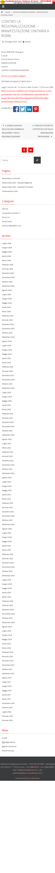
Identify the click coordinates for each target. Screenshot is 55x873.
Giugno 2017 (7, 685)
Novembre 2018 (8, 613)
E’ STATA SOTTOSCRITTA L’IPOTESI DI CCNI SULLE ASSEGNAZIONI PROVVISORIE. (43, 130)
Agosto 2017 (7, 677)
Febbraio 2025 (7, 315)
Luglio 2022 (6, 443)
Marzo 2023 (6, 409)
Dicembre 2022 (8, 421)
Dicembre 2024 (8, 323)
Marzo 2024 (6, 362)
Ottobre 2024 (7, 332)
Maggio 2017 (7, 690)
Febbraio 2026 (7, 264)
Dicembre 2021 (8, 460)
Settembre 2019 (8, 575)
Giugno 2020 (7, 536)
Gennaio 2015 (7, 719)
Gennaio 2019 (7, 604)
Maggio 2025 (7, 302)
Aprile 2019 (6, 592)
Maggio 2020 (7, 541)
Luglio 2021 (6, 481)
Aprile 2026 (6, 255)
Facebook (16, 108)
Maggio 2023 (7, 400)
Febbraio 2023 (7, 413)
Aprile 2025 (6, 306)
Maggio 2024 (7, 353)
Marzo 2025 (6, 311)
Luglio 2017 (6, 681)
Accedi (4, 737)
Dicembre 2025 (8, 272)
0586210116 (34, 766)
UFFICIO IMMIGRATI (9, 225)
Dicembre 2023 (8, 375)
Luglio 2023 (6, 392)
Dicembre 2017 (8, 660)
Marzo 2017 (6, 698)
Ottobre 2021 (7, 468)
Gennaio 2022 (7, 455)
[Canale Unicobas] (30, 149)
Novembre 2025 (8, 277)
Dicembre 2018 (8, 609)
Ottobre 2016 (7, 707)
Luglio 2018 (6, 630)
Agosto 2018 (7, 626)
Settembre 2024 (8, 336)
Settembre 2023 (8, 387)
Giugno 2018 (7, 634)
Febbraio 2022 (7, 451)
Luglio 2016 (6, 711)
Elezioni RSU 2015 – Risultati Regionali (17, 182)
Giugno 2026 (7, 247)
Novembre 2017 (8, 664)
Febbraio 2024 (7, 366)
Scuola (7, 12)
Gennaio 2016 (7, 715)
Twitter (23, 108)
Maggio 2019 (7, 588)
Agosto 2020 (7, 528)
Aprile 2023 (6, 404)
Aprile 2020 (6, 545)
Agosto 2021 (7, 477)
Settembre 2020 (8, 524)
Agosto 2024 (7, 341)
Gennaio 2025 (7, 319)
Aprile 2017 (6, 694)
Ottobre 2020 (7, 519)
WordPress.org (8, 750)
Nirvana (27, 778)
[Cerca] (37, 159)
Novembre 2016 (8, 703)
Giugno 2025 (7, 298)
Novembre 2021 (8, 464)
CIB (3, 208)
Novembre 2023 (8, 379)
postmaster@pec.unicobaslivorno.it (27, 772)
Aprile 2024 (6, 357)
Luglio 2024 (6, 345)
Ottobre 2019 (7, 570)
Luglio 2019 (6, 579)
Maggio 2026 (7, 251)
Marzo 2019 (6, 596)
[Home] (2, 12)
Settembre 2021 (8, 472)
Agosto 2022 (7, 438)
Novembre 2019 (8, 566)
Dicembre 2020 (8, 511)
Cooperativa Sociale (10, 212)
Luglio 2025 (6, 294)
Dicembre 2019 (8, 562)
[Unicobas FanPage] (24, 149)
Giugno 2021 (7, 485)
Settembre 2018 (8, 622)
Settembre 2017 (8, 673)
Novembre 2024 (8, 328)
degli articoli (8, 741)
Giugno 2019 (7, 583)
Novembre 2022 (8, 426)
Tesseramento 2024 (10, 190)
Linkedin (29, 108)
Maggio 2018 (7, 639)
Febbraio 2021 (7, 502)
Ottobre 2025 (7, 281)
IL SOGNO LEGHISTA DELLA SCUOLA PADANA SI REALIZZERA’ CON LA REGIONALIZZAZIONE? (13, 130)
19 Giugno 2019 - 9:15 (13, 41)
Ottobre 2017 (7, 668)
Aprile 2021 (6, 494)
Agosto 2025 (7, 289)
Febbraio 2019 (7, 600)
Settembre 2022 (8, 434)
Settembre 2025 (8, 285)
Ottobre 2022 (7, 430)
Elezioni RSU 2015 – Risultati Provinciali (17, 186)
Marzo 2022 (6, 447)
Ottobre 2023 (7, 383)
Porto (4, 216)
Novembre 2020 (8, 515)
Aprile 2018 (6, 643)
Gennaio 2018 (7, 656)
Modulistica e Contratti (11, 178)
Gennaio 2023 (7, 417)
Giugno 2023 (7, 396)
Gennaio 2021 (7, 507)
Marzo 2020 (6, 549)
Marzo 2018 (6, 647)
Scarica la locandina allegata (13, 75)
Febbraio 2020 (7, 553)
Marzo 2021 (6, 498)
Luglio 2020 (6, 532)
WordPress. (36, 778)
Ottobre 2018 (7, 617)
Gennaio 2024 (7, 370)
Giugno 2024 (7, 349)
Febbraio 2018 (7, 651)
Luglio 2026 (6, 242)
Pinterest (36, 108)
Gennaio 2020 (7, 558)
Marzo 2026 (6, 260)
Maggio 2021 (7, 489)
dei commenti (9, 746)
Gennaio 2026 (7, 268)
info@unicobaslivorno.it (27, 769)
